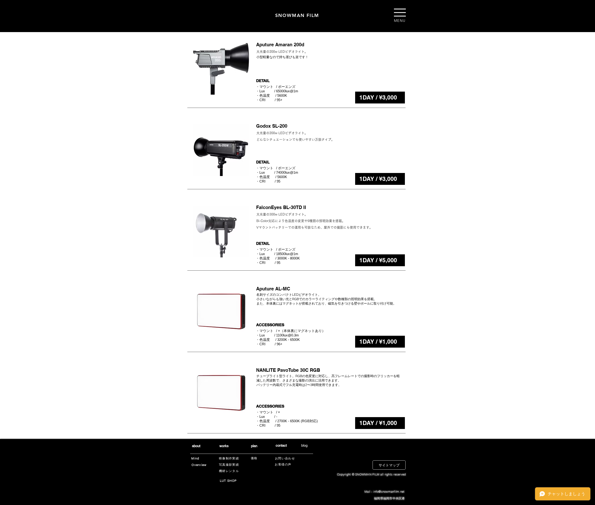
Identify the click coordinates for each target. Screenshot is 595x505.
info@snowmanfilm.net (388, 491)
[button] (400, 13)
